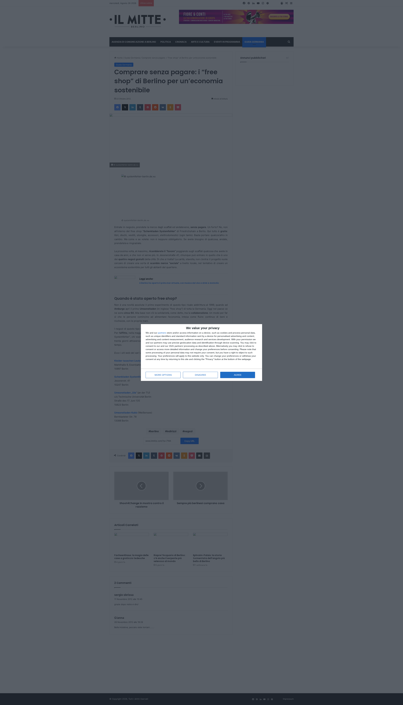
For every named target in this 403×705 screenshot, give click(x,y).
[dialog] (201, 352)
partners (162, 333)
